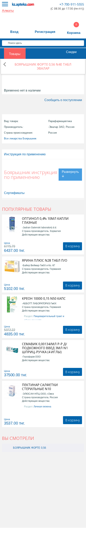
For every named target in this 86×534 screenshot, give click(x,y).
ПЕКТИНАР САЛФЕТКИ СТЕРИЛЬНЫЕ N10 (40, 387)
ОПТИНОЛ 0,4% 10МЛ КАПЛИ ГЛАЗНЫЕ (45, 221)
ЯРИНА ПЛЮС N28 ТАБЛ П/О (44, 260)
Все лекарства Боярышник (20, 138)
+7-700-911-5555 (71, 4)
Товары (14, 54)
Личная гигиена (42, 406)
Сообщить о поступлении (63, 100)
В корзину (72, 246)
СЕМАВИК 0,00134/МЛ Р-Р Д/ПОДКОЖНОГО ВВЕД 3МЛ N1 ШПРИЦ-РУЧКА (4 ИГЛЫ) (45, 348)
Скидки (71, 52)
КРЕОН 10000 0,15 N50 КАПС (44, 298)
